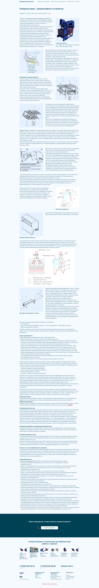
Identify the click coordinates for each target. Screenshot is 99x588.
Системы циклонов (70, 577)
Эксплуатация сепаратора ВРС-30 (28, 461)
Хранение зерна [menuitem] (70, 1)
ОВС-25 (36, 575)
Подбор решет (38, 577)
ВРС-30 (49, 13)
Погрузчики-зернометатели (56, 579)
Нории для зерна (54, 575)
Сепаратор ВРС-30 (24, 130)
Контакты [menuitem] (77, 1)
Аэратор (68, 575)
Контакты (68, 579)
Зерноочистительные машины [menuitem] (43, 1)
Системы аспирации (70, 576)
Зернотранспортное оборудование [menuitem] (58, 1)
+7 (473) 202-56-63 (47, 566)
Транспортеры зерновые (56, 576)
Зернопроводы (54, 577)
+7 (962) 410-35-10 (27, 566)
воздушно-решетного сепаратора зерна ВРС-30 (39, 18)
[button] (49, 527)
